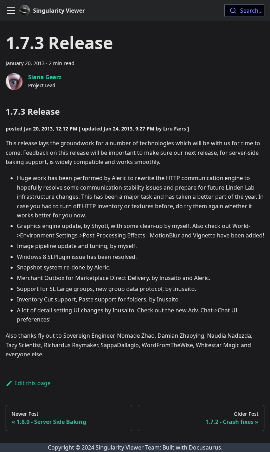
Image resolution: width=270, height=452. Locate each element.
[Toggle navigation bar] (11, 10)
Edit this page (32, 383)
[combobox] (244, 10)
